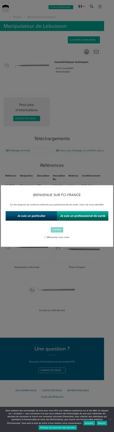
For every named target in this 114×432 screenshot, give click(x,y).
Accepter (89, 423)
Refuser (102, 423)
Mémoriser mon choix (57, 237)
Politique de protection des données (57, 427)
